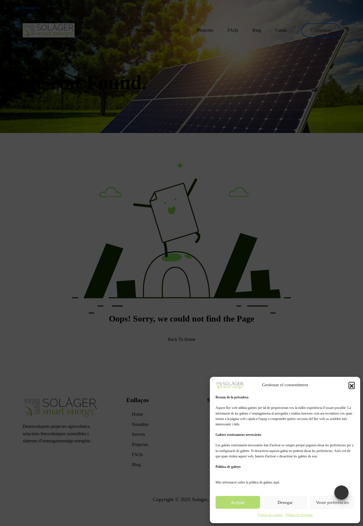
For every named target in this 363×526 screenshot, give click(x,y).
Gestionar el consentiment (341, 492)
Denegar (285, 502)
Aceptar (238, 502)
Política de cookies (270, 515)
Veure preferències (332, 502)
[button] (351, 385)
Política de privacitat (299, 515)
